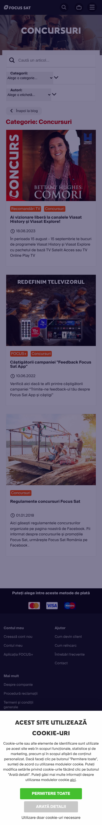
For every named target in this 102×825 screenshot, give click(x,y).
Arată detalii (51, 806)
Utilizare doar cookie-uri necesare (51, 817)
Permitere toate (51, 793)
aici (73, 780)
